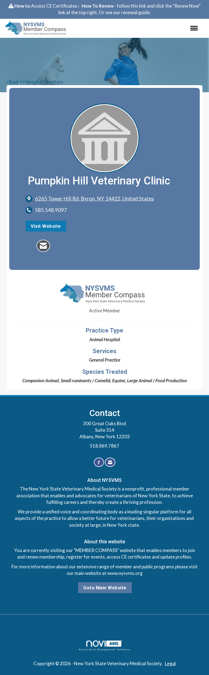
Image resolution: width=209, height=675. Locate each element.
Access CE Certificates (54, 6)
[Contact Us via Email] (110, 462)
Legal (170, 663)
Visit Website (46, 226)
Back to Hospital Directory (36, 82)
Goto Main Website (105, 587)
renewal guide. (136, 12)
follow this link (131, 6)
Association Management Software (104, 649)
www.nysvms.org (125, 573)
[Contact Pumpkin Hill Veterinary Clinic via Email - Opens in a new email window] (43, 246)
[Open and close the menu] (137, 28)
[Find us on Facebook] (99, 462)
